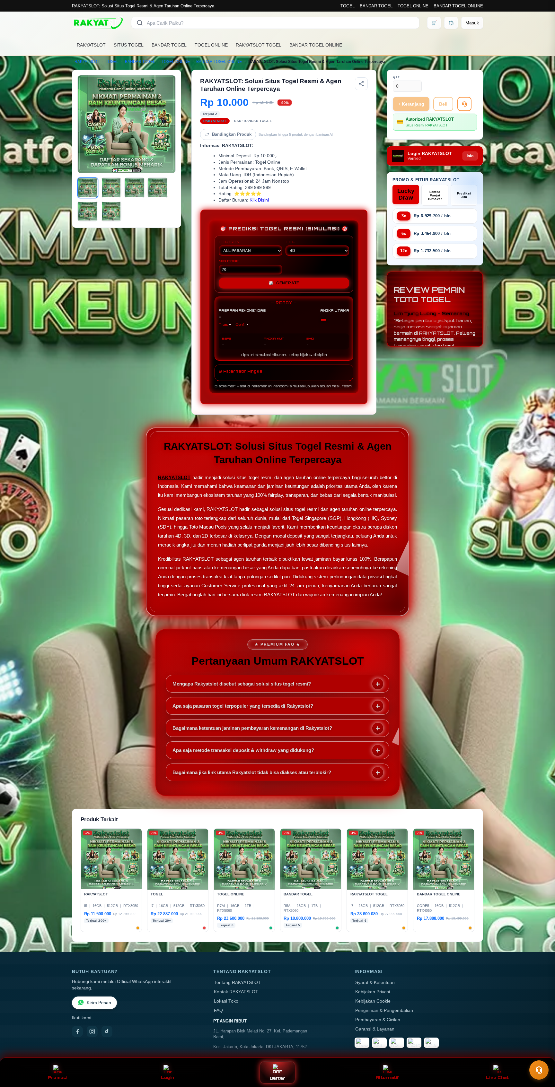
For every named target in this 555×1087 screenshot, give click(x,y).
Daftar (278, 1078)
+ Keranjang (411, 104)
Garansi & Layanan (374, 1029)
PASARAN (229, 242)
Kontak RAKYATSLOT (236, 991)
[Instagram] (92, 1031)
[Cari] (140, 23)
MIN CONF (229, 261)
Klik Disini (259, 200)
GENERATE (284, 283)
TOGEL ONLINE (413, 6)
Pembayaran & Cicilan (377, 1019)
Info (470, 156)
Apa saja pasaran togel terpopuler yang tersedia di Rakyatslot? (242, 706)
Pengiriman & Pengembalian (384, 1010)
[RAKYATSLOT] (97, 22)
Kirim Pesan (99, 1002)
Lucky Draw (406, 194)
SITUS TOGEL (129, 44)
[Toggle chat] (539, 1070)
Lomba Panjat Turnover (434, 195)
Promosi (57, 1077)
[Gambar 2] (111, 187)
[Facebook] (77, 1031)
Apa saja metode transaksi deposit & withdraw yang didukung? (243, 750)
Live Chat (497, 1077)
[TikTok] (106, 1031)
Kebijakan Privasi (372, 991)
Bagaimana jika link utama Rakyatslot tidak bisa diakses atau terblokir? (251, 772)
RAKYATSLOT (91, 44)
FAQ (218, 1010)
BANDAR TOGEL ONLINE (458, 6)
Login (167, 1077)
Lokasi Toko (226, 1001)
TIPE (290, 242)
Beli (443, 104)
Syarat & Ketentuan (375, 982)
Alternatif (387, 1077)
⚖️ (451, 22)
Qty (396, 77)
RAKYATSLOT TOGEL (258, 44)
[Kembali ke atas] (541, 1054)
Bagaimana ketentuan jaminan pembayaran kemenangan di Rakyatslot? (252, 728)
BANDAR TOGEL (376, 6)
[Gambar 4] (157, 187)
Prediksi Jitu (464, 195)
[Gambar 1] (87, 187)
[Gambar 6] (111, 211)
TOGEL (347, 6)
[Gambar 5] (87, 211)
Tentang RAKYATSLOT (237, 982)
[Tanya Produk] (464, 104)
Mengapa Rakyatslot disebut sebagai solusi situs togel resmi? (241, 683)
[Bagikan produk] (361, 83)
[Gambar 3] (134, 187)
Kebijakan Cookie (373, 1001)
